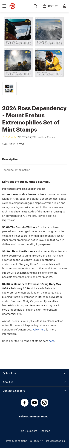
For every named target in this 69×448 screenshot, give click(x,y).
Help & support (28, 430)
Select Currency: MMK (33, 416)
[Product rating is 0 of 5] (9, 137)
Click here (39, 329)
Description (10, 159)
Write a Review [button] (47, 137)
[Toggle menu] (4, 6)
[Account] (64, 6)
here (51, 340)
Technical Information (16, 169)
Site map (45, 430)
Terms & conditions (15, 440)
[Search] (35, 6)
